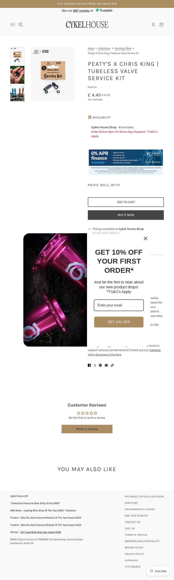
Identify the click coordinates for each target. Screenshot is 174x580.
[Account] (153, 24)
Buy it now (126, 215)
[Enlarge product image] (52, 74)
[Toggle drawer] (12, 24)
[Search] (20, 24)
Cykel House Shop (131, 229)
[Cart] (161, 24)
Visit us (130, 528)
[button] (112, 365)
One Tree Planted (136, 516)
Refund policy (134, 547)
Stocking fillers (123, 48)
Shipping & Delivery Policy (142, 541)
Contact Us (132, 522)
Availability (102, 117)
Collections (104, 48)
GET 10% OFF (119, 322)
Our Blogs (131, 560)
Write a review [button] (87, 429)
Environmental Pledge (140, 509)
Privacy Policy (134, 554)
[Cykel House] (87, 25)
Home (91, 48)
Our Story (131, 503)
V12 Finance (133, 567)
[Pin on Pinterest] (100, 365)
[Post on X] (95, 365)
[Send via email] (106, 365)
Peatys (92, 87)
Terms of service (136, 535)
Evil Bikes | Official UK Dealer (144, 496)
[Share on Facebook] (89, 365)
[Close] (145, 238)
